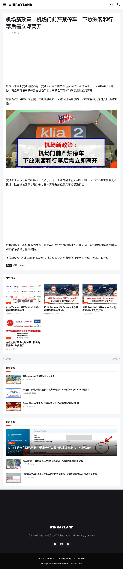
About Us (51, 558)
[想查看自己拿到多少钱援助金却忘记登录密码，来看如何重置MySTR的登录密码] (13, 478)
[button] (4, 4)
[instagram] (61, 544)
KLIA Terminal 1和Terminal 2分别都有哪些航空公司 (22, 309)
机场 (15, 265)
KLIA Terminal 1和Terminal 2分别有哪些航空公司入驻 (61, 309)
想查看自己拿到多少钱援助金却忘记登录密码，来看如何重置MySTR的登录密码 (60, 474)
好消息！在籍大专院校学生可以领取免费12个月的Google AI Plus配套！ (56, 389)
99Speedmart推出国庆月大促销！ (39, 376)
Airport (22, 265)
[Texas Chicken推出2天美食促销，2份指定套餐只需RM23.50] (13, 406)
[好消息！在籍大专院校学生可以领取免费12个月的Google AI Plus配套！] (13, 393)
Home (41, 558)
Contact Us (79, 558)
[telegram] (68, 544)
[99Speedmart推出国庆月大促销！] (13, 379)
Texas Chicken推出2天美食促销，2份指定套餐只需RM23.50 (51, 403)
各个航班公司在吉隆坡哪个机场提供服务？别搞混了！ (23, 344)
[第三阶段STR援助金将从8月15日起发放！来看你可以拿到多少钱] (13, 464)
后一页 (8, 358)
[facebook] (54, 544)
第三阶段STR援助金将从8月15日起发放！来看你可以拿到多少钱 (53, 461)
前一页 (115, 358)
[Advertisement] (61, 59)
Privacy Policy (64, 558)
